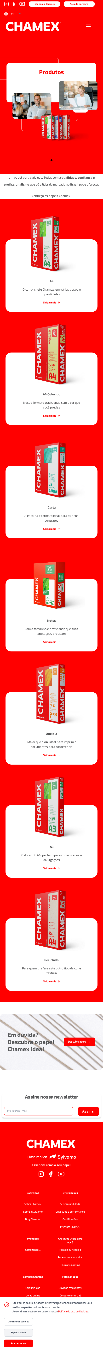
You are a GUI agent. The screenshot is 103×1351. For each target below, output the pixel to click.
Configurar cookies (18, 1321)
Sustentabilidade (70, 1204)
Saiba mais (49, 302)
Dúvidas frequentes (70, 1288)
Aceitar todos (18, 1343)
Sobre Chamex (32, 1204)
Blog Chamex (32, 1219)
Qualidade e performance (70, 1211)
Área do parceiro (79, 4)
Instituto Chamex (70, 1227)
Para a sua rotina (70, 1265)
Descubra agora (77, 1041)
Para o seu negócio (70, 1249)
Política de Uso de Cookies (73, 1311)
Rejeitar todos (18, 1332)
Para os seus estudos (70, 1257)
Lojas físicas (32, 1288)
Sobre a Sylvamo (33, 1211)
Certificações (70, 1219)
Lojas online (33, 1295)
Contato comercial (70, 1295)
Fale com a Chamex (44, 4)
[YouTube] (22, 4)
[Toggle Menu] (90, 26)
